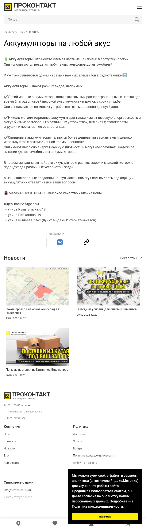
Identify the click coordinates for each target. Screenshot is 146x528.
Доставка (79, 434)
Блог (7, 455)
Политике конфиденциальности (97, 506)
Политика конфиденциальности (93, 455)
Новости (34, 32)
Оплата (77, 441)
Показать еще (131, 258)
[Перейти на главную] (30, 10)
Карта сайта (12, 463)
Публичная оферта (85, 463)
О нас (7, 434)
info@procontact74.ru (17, 490)
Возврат (78, 448)
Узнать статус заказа (18, 497)
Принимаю (105, 516)
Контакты (10, 441)
